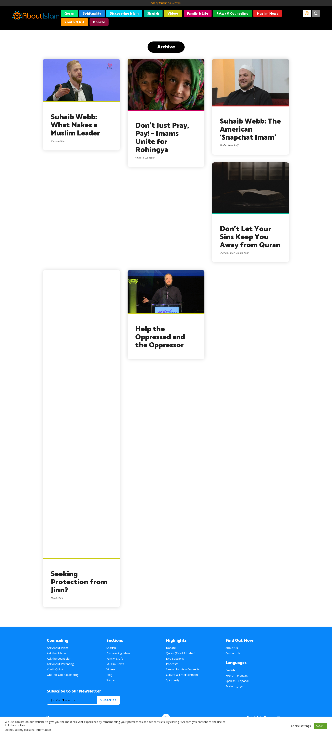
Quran (69, 13)
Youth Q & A (74, 22)
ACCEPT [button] (320, 725)
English (230, 670)
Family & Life (197, 13)
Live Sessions (175, 658)
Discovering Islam (124, 13)
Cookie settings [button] (301, 725)
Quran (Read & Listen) (180, 653)
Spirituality (92, 13)
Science (111, 680)
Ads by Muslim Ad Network (166, 3)
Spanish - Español (237, 681)
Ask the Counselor (59, 658)
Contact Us (233, 653)
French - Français (237, 675)
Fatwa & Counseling (232, 13)
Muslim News (267, 13)
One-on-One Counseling (63, 675)
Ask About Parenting (60, 664)
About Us (232, 648)
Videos (173, 13)
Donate (99, 22)
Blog (109, 675)
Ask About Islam (57, 648)
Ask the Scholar (57, 653)
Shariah (153, 13)
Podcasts (172, 664)
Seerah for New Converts (183, 669)
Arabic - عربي (234, 686)
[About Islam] (35, 16)
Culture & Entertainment (182, 675)
